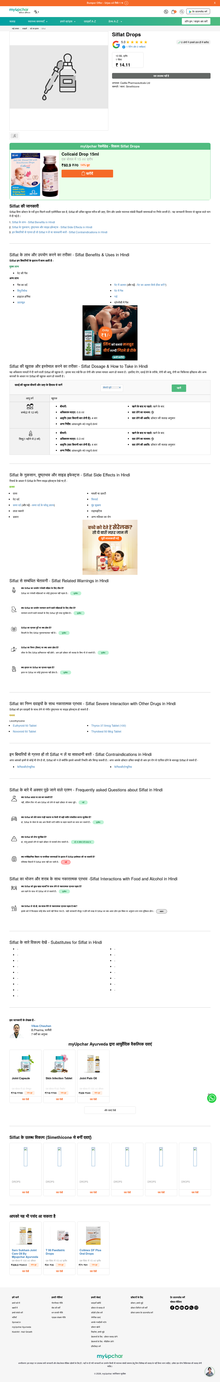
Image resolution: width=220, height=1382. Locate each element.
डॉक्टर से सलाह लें (97, 1307)
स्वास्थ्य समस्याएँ (36, 21)
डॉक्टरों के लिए (137, 1297)
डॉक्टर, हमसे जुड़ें (137, 1302)
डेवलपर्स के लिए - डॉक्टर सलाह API (104, 1336)
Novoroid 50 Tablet (24, 731)
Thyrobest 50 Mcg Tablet (106, 731)
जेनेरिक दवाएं (96, 1317)
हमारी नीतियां (57, 1297)
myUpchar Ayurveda (21, 1326)
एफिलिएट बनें (96, 1346)
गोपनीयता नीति (57, 1302)
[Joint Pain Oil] (93, 1063)
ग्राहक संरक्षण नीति (59, 1317)
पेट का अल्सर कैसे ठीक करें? (151, 285)
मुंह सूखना (96, 505)
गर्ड (115, 296)
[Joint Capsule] (25, 1063)
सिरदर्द (94, 499)
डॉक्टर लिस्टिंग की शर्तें (139, 1307)
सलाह (12, 21)
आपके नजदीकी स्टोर (98, 1322)
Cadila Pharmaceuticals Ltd (135, 83)
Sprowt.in (16, 1322)
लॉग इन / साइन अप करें (196, 21)
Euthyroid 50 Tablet (24, 725)
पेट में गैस (118, 291)
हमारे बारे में (16, 1302)
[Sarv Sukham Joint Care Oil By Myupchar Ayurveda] (25, 1235)
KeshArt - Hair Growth (22, 1331)
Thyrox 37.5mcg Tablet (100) (108, 725)
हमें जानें (15, 1297)
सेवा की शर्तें (56, 1307)
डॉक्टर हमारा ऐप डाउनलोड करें (142, 1312)
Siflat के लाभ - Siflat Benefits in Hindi (33, 222)
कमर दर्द (17, 505)
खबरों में (15, 1307)
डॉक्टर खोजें (95, 1326)
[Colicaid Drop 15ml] (34, 175)
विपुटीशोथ (22, 291)
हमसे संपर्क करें (17, 1312)
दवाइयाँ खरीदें (96, 1302)
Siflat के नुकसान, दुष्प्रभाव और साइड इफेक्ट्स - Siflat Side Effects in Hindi (52, 227)
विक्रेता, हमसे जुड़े (97, 1331)
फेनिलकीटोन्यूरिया (26, 767)
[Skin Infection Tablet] (59, 1063)
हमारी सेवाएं (96, 1297)
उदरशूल (21, 302)
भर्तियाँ (14, 1317)
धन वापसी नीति (57, 1312)
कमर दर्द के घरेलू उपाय (43, 505)
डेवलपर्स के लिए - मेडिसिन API (102, 1341)
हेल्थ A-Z (114, 21)
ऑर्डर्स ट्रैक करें (97, 1312)
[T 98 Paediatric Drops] (59, 1235)
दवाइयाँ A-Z (90, 21)
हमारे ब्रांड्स (66, 21)
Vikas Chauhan (41, 1026)
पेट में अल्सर (120, 285)
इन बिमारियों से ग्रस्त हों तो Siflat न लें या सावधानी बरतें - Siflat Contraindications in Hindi (59, 232)
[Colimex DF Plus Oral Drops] (93, 1235)
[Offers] (166, 11)
